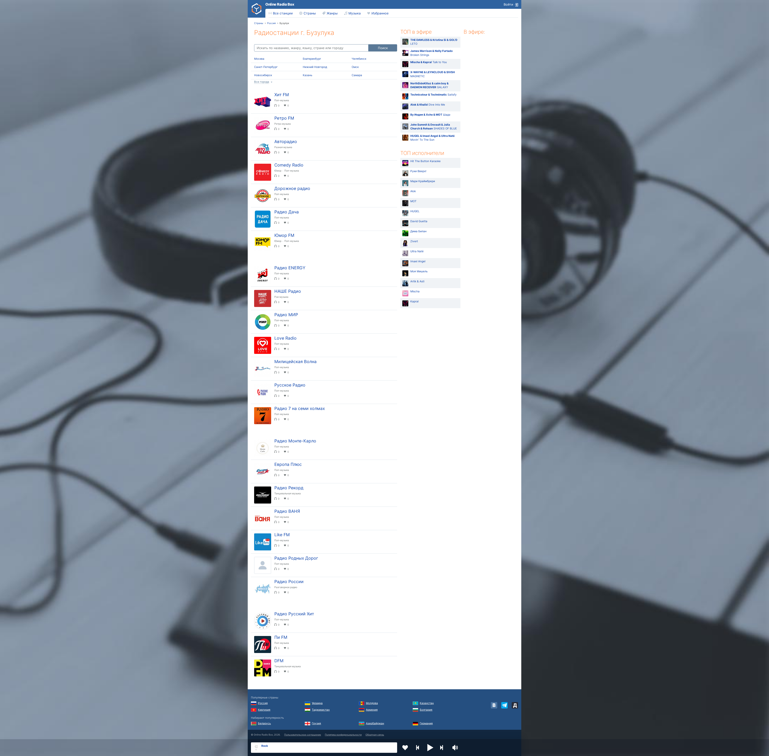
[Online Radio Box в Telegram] (504, 705)
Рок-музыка (281, 296)
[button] (430, 747)
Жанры (332, 13)
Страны (310, 13)
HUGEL (415, 211)
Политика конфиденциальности (343, 734)
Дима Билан (418, 231)
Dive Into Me (427, 104)
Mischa (415, 291)
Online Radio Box (279, 4)
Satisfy (433, 94)
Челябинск (359, 58)
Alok (413, 191)
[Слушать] (391, 96)
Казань (307, 75)
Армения (372, 709)
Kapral (414, 301)
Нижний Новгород (315, 67)
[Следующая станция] (443, 747)
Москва (259, 58)
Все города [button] (261, 81)
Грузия (316, 723)
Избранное (380, 13)
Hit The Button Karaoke (425, 161)
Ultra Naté (417, 251)
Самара (357, 75)
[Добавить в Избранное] (405, 747)
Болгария (426, 709)
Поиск (383, 48)
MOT (413, 201)
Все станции (283, 13)
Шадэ (430, 114)
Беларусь (264, 723)
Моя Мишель (419, 271)
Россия (263, 703)
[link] (256, 8)
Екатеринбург (312, 58)
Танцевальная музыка (287, 493)
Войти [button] (508, 4)
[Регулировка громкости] (455, 747)
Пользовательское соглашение (302, 734)
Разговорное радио (285, 587)
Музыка (354, 13)
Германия (426, 723)
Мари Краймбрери (422, 181)
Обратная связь (374, 734)
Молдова (372, 703)
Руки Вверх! (418, 171)
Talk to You (428, 62)
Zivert (414, 241)
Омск (355, 67)
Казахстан (427, 703)
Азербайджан (375, 723)
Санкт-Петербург (266, 67)
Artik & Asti (417, 281)
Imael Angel (417, 261)
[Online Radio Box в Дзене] (515, 705)
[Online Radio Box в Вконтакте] (494, 705)
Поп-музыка (281, 100)
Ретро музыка (282, 123)
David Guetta (418, 221)
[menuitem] (281, 13)
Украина (317, 703)
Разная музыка (283, 147)
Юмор (277, 170)
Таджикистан (321, 709)
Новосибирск (263, 75)
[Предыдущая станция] (418, 747)
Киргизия (264, 709)
